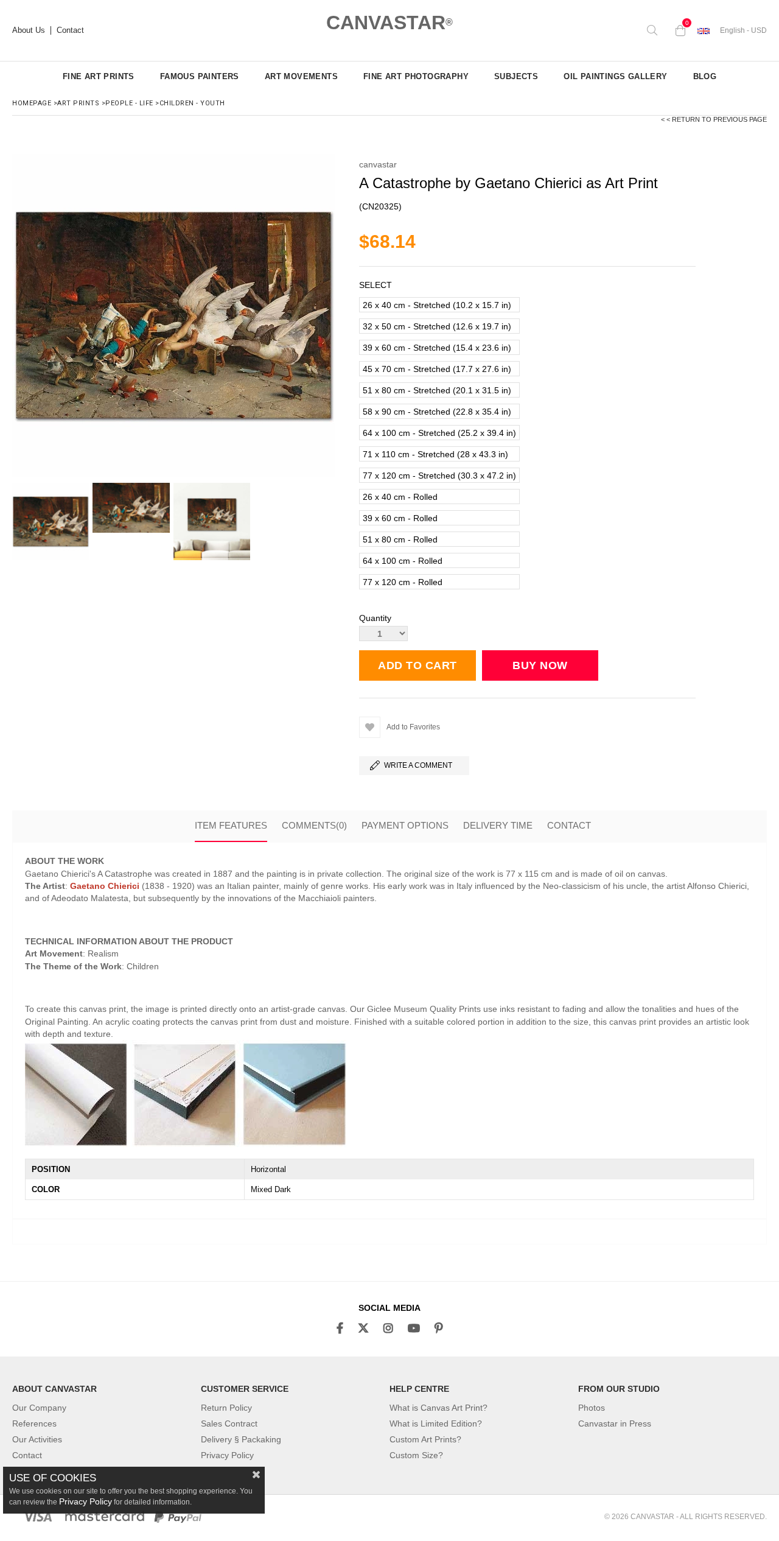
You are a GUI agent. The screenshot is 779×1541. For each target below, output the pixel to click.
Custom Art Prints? (425, 1439)
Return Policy (226, 1408)
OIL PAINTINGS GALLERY (615, 76)
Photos (591, 1408)
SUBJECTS (516, 76)
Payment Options (405, 825)
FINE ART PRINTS (98, 76)
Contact (70, 30)
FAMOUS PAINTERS (199, 76)
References (34, 1423)
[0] (677, 30)
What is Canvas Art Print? (438, 1408)
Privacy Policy (227, 1455)
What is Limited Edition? (436, 1423)
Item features (231, 825)
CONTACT (569, 825)
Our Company (39, 1408)
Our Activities (37, 1439)
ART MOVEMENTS (301, 76)
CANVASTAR (389, 22)
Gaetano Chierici (104, 886)
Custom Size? (416, 1455)
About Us (28, 30)
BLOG (705, 76)
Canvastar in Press (614, 1423)
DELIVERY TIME (498, 825)
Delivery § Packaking (241, 1439)
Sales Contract (229, 1423)
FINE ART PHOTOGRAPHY (416, 76)
